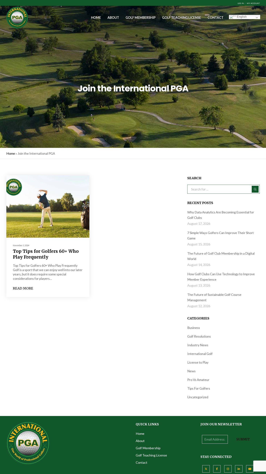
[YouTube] (250, 469)
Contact (141, 462)
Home (10, 153)
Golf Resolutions (199, 336)
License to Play (197, 362)
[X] (206, 469)
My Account (253, 3)
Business (193, 328)
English (241, 16)
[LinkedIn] (238, 469)
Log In (241, 3)
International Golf (200, 354)
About (140, 441)
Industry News (197, 345)
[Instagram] (228, 469)
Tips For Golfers (198, 388)
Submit (243, 439)
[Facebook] (217, 469)
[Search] (255, 189)
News (191, 371)
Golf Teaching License (151, 455)
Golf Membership (148, 448)
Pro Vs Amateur (198, 380)
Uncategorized (197, 397)
